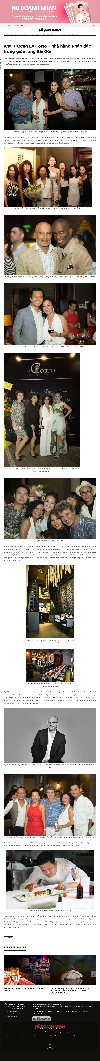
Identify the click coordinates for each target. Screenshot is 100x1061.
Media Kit (88, 1036)
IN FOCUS (86, 34)
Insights (79, 34)
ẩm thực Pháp (9, 934)
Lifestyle (71, 34)
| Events (15, 25)
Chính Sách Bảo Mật (81, 1032)
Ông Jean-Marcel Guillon (78, 934)
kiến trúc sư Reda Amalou (37, 934)
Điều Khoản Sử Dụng (53, 1032)
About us (15, 1032)
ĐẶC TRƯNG (8, 937)
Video (44, 34)
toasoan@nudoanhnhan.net (16, 1014)
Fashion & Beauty (21, 34)
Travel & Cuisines (34, 34)
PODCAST (8, 25)
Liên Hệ (57, 1036)
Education (50, 34)
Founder (31, 1032)
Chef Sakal (21, 934)
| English (22, 25)
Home (5, 40)
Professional (8, 34)
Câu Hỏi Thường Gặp (19, 1036)
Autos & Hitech (61, 34)
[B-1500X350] (50, 11)
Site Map (41, 1036)
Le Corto (53, 934)
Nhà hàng (62, 934)
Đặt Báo (72, 1036)
